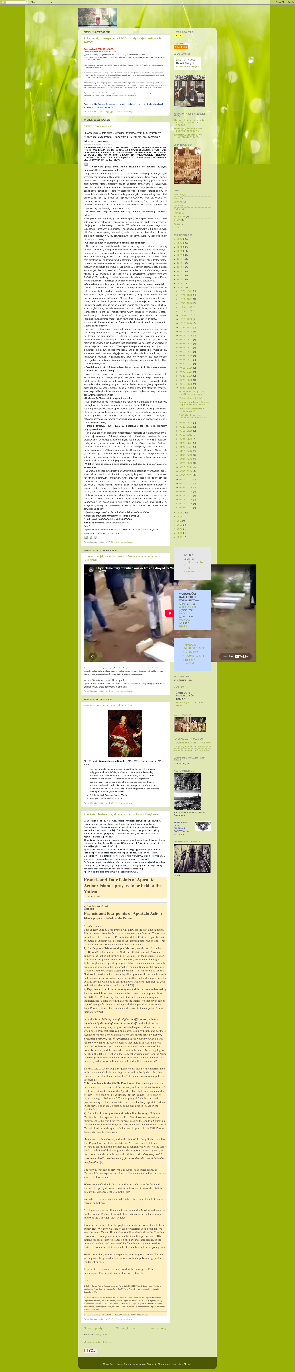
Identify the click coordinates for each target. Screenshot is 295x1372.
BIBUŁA (183, 626)
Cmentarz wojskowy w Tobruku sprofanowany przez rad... (194, 403)
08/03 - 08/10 (186, 356)
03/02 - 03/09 (186, 475)
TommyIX (151, 1364)
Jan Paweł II (179, 216)
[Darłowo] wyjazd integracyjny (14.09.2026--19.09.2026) (188, 130)
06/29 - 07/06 (186, 376)
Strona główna (125, 1328)
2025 (180, 243)
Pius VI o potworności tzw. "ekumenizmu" (109, 705)
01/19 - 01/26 (186, 499)
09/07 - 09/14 (186, 343)
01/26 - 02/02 (186, 495)
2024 (180, 247)
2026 (180, 239)
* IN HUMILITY (190, 652)
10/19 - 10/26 (186, 323)
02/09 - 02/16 (186, 487)
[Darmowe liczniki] (178, 36)
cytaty (176, 198)
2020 (180, 263)
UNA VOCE (184, 620)
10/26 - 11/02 (186, 319)
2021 (180, 259)
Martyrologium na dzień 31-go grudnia (192, 743)
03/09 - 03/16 (186, 471)
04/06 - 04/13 (186, 455)
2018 (180, 271)
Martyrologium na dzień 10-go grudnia (192, 746)
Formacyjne (100, 144)
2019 (180, 267)
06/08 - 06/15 (186, 388)
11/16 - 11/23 (186, 311)
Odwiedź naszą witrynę (187, 66)
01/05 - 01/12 (186, 508)
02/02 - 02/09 (186, 491)
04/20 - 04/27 (186, 447)
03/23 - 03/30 (186, 463)
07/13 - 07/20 (186, 368)
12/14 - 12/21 (186, 299)
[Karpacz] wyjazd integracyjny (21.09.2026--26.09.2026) (188, 136)
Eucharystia (179, 209)
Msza (176, 227)
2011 (179, 521)
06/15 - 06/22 (186, 384)
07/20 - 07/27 (186, 364)
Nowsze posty (93, 1328)
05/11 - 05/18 (186, 435)
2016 (180, 279)
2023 (180, 251)
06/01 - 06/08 (186, 423)
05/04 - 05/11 (186, 439)
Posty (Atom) (102, 1334)
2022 (180, 255)
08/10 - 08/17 (186, 352)
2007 (180, 537)
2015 (180, 283)
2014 (180, 287)
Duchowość (179, 205)
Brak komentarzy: (124, 111)
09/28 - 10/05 (186, 331)
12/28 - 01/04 (186, 291)
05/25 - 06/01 (186, 427)
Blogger (187, 1364)
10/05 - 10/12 (186, 327)
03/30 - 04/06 (186, 459)
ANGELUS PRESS (188, 607)
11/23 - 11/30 (186, 307)
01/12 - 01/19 (186, 504)
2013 (180, 513)
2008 (180, 533)
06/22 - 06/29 (186, 380)
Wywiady (108, 144)
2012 (180, 517)
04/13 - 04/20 (186, 451)
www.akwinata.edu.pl (117, 522)
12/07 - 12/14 (186, 303)
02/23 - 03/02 (186, 479)
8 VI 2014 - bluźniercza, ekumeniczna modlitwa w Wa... (195, 416)
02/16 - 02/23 (186, 483)
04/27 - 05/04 (186, 443)
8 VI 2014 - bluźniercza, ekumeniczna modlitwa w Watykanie (121, 814)
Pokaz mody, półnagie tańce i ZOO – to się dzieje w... (193, 392)
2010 (180, 525)
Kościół (177, 220)
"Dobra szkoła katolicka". (99, 126)
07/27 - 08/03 (186, 360)
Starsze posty (158, 1328)
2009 (180, 529)
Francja (177, 213)
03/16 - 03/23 (186, 467)
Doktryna (178, 202)
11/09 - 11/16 (186, 315)
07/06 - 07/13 (186, 372)
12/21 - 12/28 (186, 295)
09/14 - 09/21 (186, 339)
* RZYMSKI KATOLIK (193, 656)
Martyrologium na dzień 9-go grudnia (192, 750)
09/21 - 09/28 (186, 335)
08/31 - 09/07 (186, 347)
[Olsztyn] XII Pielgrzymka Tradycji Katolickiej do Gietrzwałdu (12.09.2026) (190, 122)
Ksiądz (177, 224)
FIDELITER (184, 613)
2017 (180, 275)
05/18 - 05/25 (186, 431)
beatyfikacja (179, 194)
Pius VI (87, 761)
